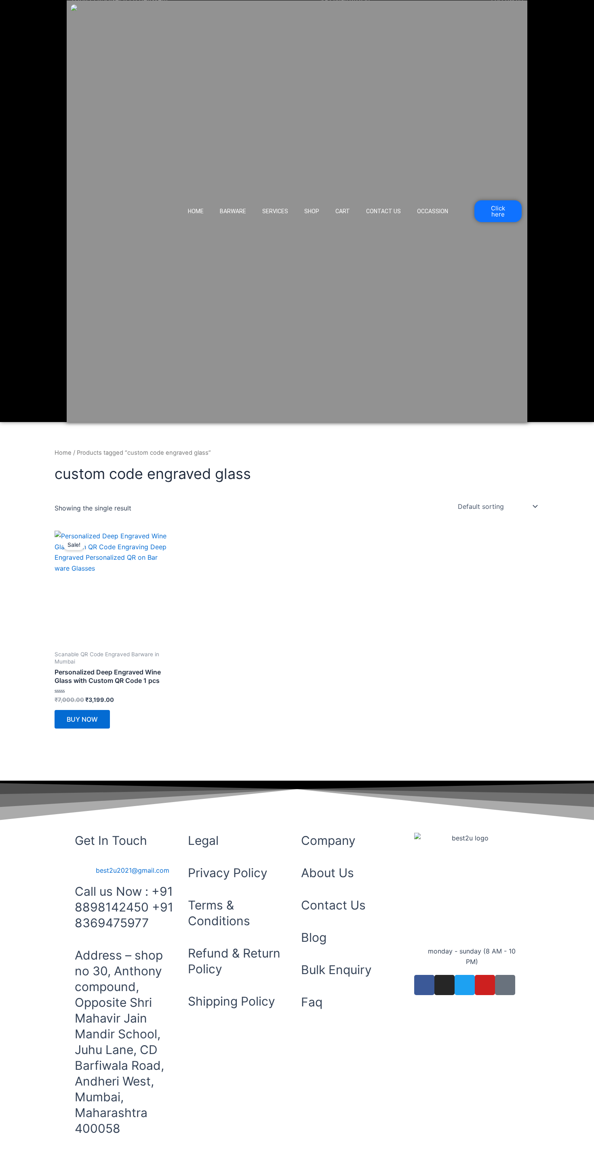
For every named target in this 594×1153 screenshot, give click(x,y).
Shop (311, 211)
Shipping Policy (231, 1001)
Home (196, 211)
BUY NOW (82, 719)
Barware (233, 211)
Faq (311, 1002)
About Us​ (327, 872)
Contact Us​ (383, 211)
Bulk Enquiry (336, 969)
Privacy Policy (228, 872)
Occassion (432, 211)
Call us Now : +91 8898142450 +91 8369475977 (124, 907)
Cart (342, 211)
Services (275, 211)
